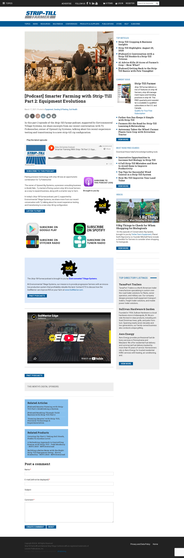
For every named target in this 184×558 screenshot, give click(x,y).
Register (130, 3)
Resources (45, 24)
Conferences (71, 24)
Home (155, 544)
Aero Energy (126, 334)
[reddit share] (37, 116)
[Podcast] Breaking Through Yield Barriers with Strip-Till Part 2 (43, 414)
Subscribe (135, 24)
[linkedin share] (43, 116)
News (35, 24)
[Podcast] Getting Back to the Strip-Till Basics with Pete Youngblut (137, 69)
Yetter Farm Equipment (141, 234)
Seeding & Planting (61, 109)
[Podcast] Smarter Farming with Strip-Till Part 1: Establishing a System (45, 407)
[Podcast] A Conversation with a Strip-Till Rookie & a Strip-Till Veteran (136, 56)
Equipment (49, 109)
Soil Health (73, 109)
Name (28, 469)
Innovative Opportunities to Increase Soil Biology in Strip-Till (137, 158)
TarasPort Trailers (130, 284)
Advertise (67, 4)
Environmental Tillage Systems (83, 279)
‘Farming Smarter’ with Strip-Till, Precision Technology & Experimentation (43, 420)
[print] (54, 116)
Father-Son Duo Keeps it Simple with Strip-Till (136, 118)
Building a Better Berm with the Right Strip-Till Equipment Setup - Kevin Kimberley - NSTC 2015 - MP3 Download (46, 452)
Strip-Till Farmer (145, 83)
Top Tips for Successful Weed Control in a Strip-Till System (134, 173)
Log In (120, 3)
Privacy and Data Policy (140, 544)
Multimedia (58, 24)
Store (119, 24)
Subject (28, 490)
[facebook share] (27, 116)
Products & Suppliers (89, 24)
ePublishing (62, 551)
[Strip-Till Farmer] (124, 93)
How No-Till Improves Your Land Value (136, 179)
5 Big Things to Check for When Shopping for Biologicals (135, 227)
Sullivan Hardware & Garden (137, 309)
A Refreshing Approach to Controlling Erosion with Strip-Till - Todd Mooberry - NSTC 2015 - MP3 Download (46, 444)
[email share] (48, 116)
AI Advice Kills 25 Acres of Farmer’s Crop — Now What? (138, 63)
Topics (9, 3)
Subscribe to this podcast (40, 171)
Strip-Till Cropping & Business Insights (135, 43)
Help (126, 24)
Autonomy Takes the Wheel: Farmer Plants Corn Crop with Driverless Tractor (138, 132)
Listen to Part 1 (35, 211)
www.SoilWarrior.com (74, 290)
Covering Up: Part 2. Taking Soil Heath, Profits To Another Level (45, 437)
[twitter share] (32, 116)
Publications (108, 24)
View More (123, 139)
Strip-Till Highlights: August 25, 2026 (136, 49)
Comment (29, 500)
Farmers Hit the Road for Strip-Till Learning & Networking (137, 124)
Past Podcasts (37, 296)
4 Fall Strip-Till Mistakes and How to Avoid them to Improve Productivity (137, 166)
